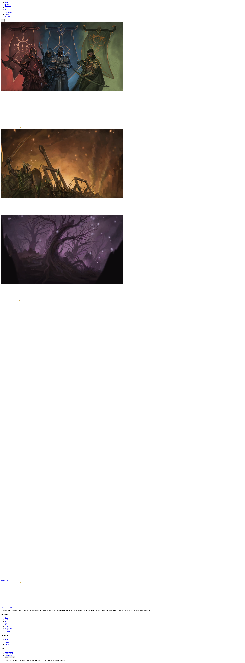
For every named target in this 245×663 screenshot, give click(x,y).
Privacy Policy (9, 652)
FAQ (6, 11)
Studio (7, 14)
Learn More (4, 125)
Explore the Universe (11, 298)
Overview (8, 6)
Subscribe (22, 598)
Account (7, 16)
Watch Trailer (12, 125)
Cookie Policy (9, 655)
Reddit (7, 644)
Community (8, 12)
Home (6, 2)
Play (6, 7)
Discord (7, 639)
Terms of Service (10, 653)
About (6, 4)
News (6, 9)
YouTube (7, 642)
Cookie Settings (9, 657)
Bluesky (7, 641)
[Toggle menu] (3, 20)
